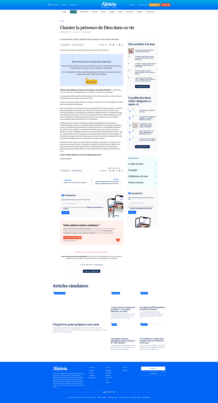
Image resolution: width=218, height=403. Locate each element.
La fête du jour (135, 164)
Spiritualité (139, 12)
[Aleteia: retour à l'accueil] (109, 3)
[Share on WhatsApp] (122, 44)
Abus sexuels (115, 293)
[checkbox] (62, 207)
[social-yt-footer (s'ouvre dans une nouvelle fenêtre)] (104, 392)
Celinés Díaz (76, 32)
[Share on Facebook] (110, 44)
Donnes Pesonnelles (135, 397)
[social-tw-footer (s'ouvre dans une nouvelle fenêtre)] (110, 392)
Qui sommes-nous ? (90, 397)
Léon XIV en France (59, 293)
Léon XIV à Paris (150, 12)
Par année (124, 370)
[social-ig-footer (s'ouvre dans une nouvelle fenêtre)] (114, 392)
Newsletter (109, 370)
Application (108, 373)
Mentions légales (101, 397)
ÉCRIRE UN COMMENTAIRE (91, 271)
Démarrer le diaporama (113, 168)
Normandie (144, 293)
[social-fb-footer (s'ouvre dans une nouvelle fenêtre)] (107, 392)
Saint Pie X (114, 7)
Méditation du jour (138, 176)
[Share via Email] (119, 44)
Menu (65, 12)
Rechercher (74, 5)
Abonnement (109, 377)
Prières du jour (136, 182)
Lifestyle (120, 12)
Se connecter (144, 5)
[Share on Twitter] (116, 44)
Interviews (95, 12)
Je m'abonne (153, 5)
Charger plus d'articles (142, 86)
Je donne (164, 5)
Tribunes (103, 12)
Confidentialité (146, 397)
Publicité (108, 382)
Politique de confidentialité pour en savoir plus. (141, 208)
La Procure (144, 324)
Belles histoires (84, 12)
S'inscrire (65, 212)
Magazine (108, 375)
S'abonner (153, 368)
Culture (62, 21)
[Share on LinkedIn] (113, 44)
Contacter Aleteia (123, 397)
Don (107, 380)
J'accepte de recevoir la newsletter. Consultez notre (83, 208)
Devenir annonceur (113, 397)
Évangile (132, 170)
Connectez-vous (98, 264)
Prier (72, 12)
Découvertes (129, 12)
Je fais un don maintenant (71, 237)
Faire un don (91, 82)
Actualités (112, 12)
